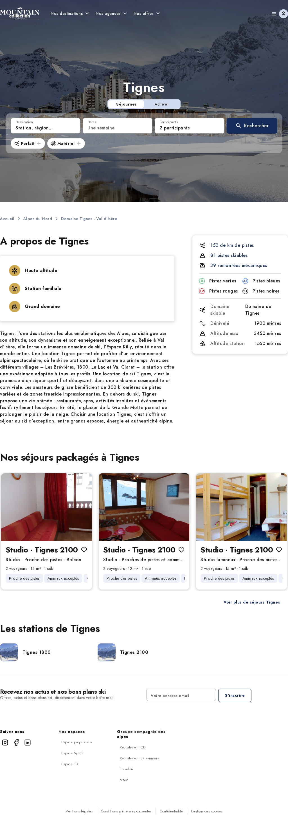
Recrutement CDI (133, 747)
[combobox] (45, 126)
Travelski (126, 769)
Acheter (161, 104)
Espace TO (69, 764)
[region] (46, 507)
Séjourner (126, 104)
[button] (252, 126)
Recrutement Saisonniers (139, 758)
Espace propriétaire (77, 742)
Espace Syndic (73, 753)
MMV (124, 780)
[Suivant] (82, 507)
